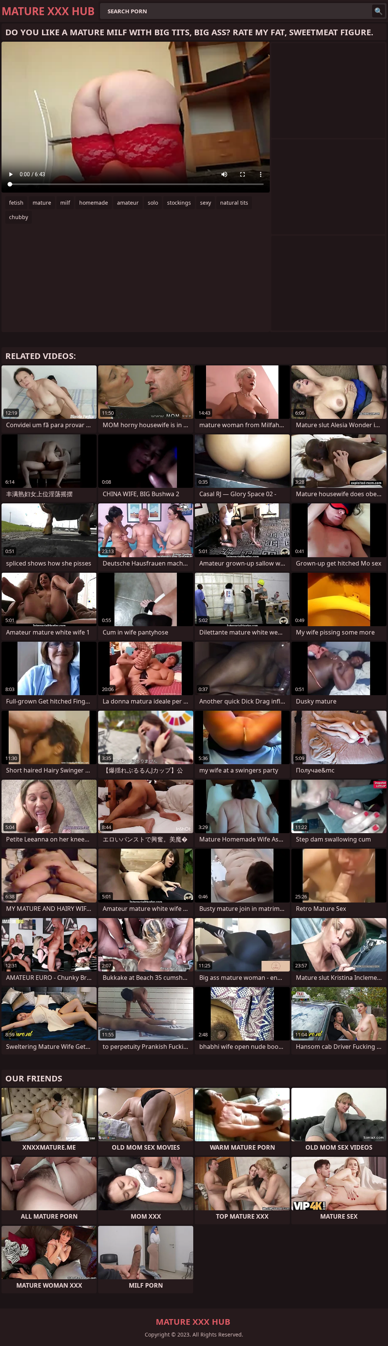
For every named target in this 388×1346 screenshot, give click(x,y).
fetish (16, 202)
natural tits (234, 202)
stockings (179, 202)
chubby (18, 217)
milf (65, 202)
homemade (93, 202)
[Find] (378, 11)
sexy (205, 202)
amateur (128, 202)
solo (153, 202)
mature (42, 202)
